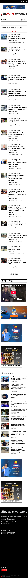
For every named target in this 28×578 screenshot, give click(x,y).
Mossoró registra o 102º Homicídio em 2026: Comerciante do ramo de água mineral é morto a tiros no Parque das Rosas (18, 387)
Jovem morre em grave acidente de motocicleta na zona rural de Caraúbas (19, 396)
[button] (5, 20)
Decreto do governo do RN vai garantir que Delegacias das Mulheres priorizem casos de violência (17, 209)
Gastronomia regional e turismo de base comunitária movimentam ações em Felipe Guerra (18, 434)
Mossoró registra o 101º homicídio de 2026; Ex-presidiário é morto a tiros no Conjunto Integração (18, 450)
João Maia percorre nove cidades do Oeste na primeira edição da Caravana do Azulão (19, 378)
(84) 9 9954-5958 (6, 524)
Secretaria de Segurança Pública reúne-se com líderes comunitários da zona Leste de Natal (17, 94)
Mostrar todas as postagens (10, 31)
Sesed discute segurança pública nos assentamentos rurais (17, 236)
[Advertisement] (14, 550)
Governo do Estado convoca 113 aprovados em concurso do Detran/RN (17, 79)
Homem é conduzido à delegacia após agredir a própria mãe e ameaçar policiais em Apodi (19, 418)
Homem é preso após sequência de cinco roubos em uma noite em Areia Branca (19, 411)
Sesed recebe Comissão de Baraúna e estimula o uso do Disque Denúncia (16, 134)
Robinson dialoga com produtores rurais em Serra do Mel (17, 262)
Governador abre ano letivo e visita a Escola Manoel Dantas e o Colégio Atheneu (17, 162)
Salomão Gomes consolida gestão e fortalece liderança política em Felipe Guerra (18, 425)
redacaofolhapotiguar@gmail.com (10, 521)
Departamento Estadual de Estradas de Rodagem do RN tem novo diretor (16, 148)
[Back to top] (24, 574)
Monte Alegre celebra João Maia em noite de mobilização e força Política (19, 403)
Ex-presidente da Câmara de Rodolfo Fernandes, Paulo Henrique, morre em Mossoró (18, 442)
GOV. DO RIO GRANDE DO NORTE (14, 34)
